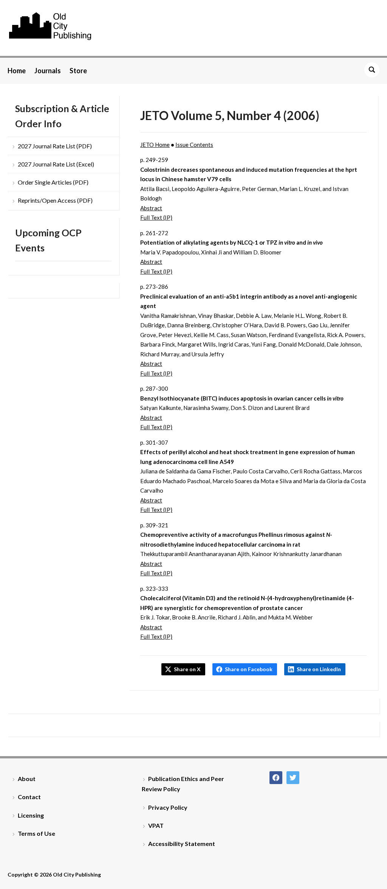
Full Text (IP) (156, 217)
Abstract (151, 208)
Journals (47, 70)
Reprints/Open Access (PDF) (55, 200)
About (27, 778)
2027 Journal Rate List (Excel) (56, 164)
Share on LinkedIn (319, 669)
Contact (29, 796)
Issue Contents (194, 144)
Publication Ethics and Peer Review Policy (183, 783)
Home (17, 70)
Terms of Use (36, 833)
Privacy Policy (167, 807)
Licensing (31, 815)
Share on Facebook (248, 669)
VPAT (156, 825)
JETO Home (155, 144)
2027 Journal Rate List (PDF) (55, 145)
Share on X (187, 669)
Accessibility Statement (181, 843)
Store (78, 70)
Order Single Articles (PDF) (53, 182)
